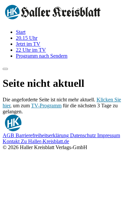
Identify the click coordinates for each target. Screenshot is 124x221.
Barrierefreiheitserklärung (43, 135)
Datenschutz (83, 135)
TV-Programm (46, 105)
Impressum (108, 135)
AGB (9, 135)
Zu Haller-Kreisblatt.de (45, 141)
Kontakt (12, 141)
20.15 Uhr (26, 38)
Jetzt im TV (28, 44)
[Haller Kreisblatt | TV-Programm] (53, 21)
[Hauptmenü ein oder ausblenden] (5, 69)
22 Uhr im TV (31, 50)
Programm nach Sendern (41, 56)
